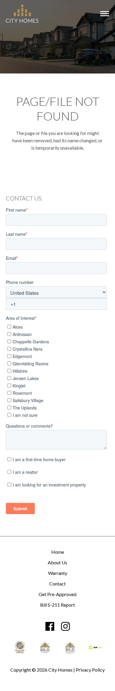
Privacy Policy (90, 669)
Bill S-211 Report (57, 605)
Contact (57, 583)
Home (57, 552)
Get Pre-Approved (57, 594)
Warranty (57, 573)
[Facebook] (49, 626)
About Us (57, 562)
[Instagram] (65, 626)
